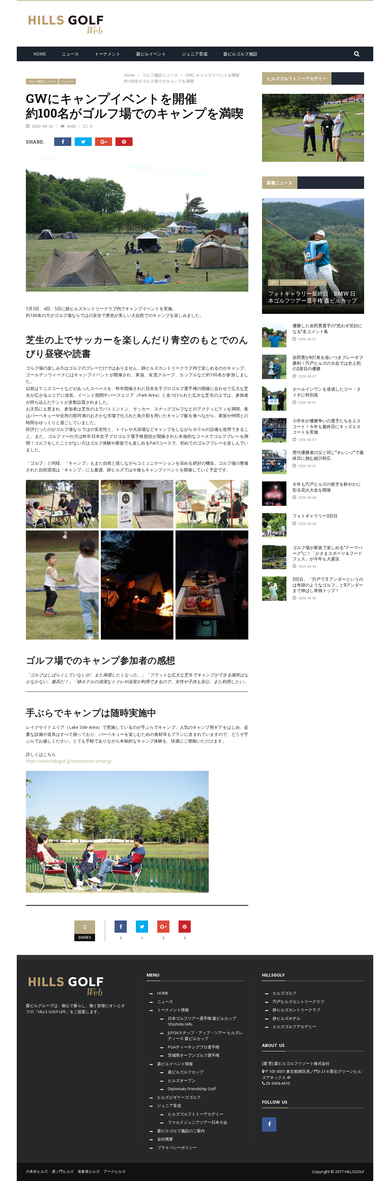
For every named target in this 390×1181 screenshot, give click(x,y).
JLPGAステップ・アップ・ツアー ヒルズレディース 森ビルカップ (205, 1035)
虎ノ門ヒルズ (63, 1171)
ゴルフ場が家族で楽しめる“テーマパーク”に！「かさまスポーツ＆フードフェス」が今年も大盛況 (327, 552)
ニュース (70, 54)
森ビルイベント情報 (175, 1063)
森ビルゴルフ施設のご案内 (181, 1130)
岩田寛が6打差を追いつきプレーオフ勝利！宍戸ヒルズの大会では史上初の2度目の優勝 (327, 362)
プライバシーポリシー (177, 1147)
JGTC (274, 283)
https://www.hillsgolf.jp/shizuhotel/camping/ (69, 761)
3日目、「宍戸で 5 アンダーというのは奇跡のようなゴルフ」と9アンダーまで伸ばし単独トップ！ (327, 584)
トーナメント (107, 54)
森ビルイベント (151, 54)
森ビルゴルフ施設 (240, 54)
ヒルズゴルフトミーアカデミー (195, 1114)
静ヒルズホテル (286, 1018)
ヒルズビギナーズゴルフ (179, 1097)
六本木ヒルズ (37, 1171)
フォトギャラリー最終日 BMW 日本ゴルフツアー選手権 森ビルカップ (312, 297)
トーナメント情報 (294, 283)
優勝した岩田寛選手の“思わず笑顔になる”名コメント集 (327, 328)
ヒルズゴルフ (284, 993)
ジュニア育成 (194, 54)
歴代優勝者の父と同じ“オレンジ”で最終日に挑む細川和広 (328, 455)
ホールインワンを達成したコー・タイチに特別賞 (326, 391)
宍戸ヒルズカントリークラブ (298, 1001)
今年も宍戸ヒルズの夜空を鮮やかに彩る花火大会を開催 (326, 486)
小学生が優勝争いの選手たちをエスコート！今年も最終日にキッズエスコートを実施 (326, 426)
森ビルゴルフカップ (186, 1072)
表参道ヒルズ (89, 1171)
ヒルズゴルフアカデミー (294, 1026)
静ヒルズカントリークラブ (296, 1010)
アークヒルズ (115, 1171)
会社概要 (165, 1139)
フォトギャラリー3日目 (315, 516)
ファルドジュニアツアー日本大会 (197, 1122)
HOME (39, 54)
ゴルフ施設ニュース (42, 81)
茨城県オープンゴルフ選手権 (193, 1055)
